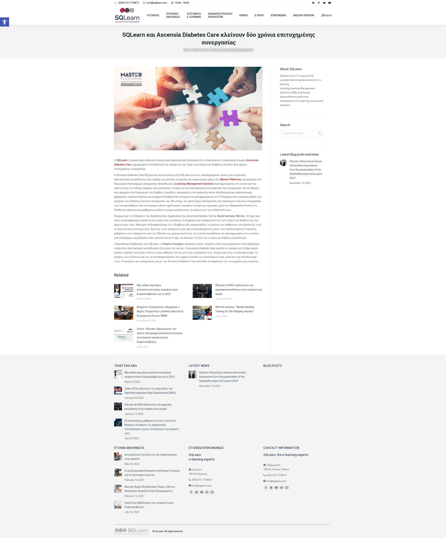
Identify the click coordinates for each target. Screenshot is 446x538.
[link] (4, 21)
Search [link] (328, 15)
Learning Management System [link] (194, 183)
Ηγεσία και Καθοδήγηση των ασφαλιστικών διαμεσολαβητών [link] (149, 504)
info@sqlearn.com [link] (202, 485)
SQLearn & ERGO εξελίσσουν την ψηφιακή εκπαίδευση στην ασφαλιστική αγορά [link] (238, 289)
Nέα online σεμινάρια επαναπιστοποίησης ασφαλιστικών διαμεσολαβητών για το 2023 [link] (157, 289)
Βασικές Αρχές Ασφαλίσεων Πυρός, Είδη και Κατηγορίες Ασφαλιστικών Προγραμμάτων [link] (150, 488)
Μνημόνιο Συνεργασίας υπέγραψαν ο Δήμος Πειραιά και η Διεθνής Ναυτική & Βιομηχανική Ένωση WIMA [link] (160, 311)
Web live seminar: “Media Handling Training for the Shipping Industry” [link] (234, 309)
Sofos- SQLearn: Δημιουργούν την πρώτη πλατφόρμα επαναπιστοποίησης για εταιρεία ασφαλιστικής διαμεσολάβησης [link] (160, 335)
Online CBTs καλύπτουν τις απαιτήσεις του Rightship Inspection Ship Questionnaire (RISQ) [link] (150, 390)
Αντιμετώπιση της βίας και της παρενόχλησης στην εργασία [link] (151, 456)
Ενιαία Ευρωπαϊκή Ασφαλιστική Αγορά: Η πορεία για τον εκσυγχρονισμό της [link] (152, 472)
